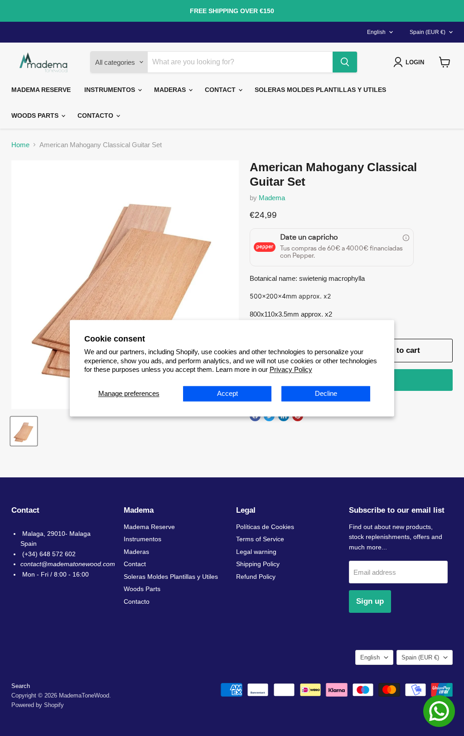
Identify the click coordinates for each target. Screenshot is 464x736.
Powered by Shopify (37, 705)
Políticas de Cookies (265, 526)
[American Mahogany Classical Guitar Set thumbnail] (23, 431)
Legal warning (256, 551)
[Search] (345, 62)
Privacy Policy (291, 370)
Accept (227, 393)
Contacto (96, 115)
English (376, 32)
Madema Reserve (41, 89)
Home (20, 145)
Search (20, 686)
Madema (272, 198)
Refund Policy (256, 576)
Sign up (370, 601)
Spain (427, 32)
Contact (221, 89)
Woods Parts (35, 115)
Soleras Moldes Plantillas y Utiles (320, 89)
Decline (326, 393)
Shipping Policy (258, 564)
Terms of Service (260, 539)
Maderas (171, 89)
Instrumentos (110, 89)
